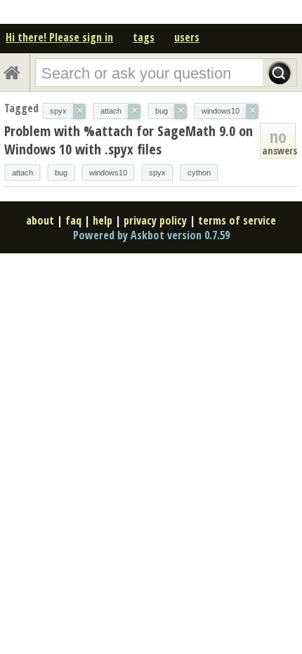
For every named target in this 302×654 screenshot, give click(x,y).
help (102, 220)
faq (73, 220)
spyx (157, 172)
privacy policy (155, 220)
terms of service (237, 220)
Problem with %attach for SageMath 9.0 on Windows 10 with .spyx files (128, 140)
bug (61, 172)
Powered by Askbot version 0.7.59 (151, 235)
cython (199, 172)
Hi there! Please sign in (59, 37)
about (40, 220)
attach (22, 172)
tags (144, 37)
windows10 (108, 172)
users (186, 37)
